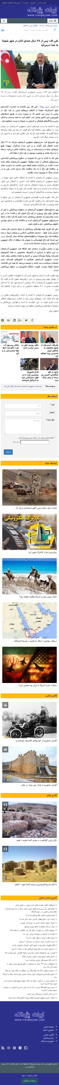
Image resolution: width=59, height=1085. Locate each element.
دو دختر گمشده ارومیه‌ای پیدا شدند (41, 994)
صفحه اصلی (48, 1027)
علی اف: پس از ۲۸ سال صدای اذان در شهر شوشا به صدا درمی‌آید (30, 43)
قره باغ (17, 386)
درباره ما (25, 3)
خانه (51, 21)
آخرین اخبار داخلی (48, 898)
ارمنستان (38, 386)
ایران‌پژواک (42, 11)
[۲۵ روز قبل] (29, 532)
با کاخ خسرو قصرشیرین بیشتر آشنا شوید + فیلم (36, 884)
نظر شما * (50, 419)
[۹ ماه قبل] (29, 364)
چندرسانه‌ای (48, 1038)
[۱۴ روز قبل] (29, 487)
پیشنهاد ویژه (51, 463)
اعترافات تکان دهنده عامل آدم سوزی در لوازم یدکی (35, 905)
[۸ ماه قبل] (29, 337)
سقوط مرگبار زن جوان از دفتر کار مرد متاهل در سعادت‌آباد (32, 930)
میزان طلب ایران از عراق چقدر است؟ (40, 937)
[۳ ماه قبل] (29, 720)
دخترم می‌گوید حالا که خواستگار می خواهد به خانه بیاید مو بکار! (30, 970)
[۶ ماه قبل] (29, 764)
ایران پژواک (44, 107)
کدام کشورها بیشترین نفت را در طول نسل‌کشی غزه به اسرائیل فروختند (30, 376)
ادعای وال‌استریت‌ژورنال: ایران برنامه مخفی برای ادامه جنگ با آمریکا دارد (30, 976)
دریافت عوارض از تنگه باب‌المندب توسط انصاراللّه (35, 641)
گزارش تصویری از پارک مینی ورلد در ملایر (39, 785)
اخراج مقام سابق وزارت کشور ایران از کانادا (38, 956)
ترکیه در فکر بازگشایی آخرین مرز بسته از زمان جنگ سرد (49, 376)
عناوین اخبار (48, 1030)
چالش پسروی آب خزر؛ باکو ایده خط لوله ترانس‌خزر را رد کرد (10, 349)
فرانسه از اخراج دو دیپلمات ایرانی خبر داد (39, 934)
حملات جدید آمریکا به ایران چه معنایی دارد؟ (37, 685)
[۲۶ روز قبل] (29, 576)
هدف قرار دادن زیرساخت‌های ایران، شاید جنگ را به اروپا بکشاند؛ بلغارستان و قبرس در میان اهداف (31, 910)
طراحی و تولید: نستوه (29, 1075)
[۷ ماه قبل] (49, 337)
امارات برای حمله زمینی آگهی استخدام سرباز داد (36, 508)
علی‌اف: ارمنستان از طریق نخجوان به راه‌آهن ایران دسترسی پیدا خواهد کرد (49, 350)
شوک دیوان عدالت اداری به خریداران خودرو (38, 923)
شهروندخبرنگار (47, 1041)
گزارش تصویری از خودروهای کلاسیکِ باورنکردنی (36, 740)
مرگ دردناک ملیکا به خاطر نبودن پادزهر (39, 926)
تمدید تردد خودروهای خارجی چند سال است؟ (37, 919)
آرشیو (33, 3)
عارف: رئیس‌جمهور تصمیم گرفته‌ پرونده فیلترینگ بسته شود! (31, 997)
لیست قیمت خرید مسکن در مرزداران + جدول (37, 941)
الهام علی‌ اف (8, 386)
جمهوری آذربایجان (27, 386)
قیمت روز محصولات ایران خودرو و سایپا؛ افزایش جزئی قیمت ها (30, 952)
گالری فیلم (52, 795)
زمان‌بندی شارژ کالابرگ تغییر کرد (42, 552)
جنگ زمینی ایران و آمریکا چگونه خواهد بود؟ (38, 597)
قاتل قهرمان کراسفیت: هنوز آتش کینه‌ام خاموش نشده (33, 945)
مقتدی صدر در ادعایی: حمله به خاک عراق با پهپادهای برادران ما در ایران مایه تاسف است (30, 982)
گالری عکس (51, 696)
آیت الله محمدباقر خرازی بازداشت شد (40, 960)
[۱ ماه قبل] (29, 620)
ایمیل (52, 412)
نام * (52, 404)
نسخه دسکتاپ (29, 1081)
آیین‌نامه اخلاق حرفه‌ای (11, 3)
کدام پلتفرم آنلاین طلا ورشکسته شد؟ (40, 915)
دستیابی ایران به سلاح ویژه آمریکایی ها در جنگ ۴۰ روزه (33, 949)
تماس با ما (42, 3)
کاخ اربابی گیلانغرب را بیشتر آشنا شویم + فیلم (37, 840)
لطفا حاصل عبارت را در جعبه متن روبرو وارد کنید (36, 438)
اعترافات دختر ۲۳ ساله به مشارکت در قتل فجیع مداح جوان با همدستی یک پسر (32, 965)
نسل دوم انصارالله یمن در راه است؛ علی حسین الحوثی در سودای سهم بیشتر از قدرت (30, 989)
